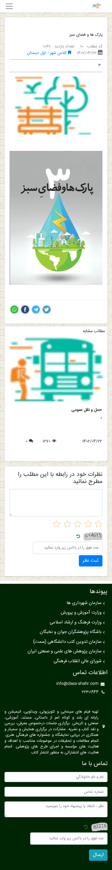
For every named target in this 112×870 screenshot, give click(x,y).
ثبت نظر (91, 561)
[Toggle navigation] (9, 6)
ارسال (98, 855)
